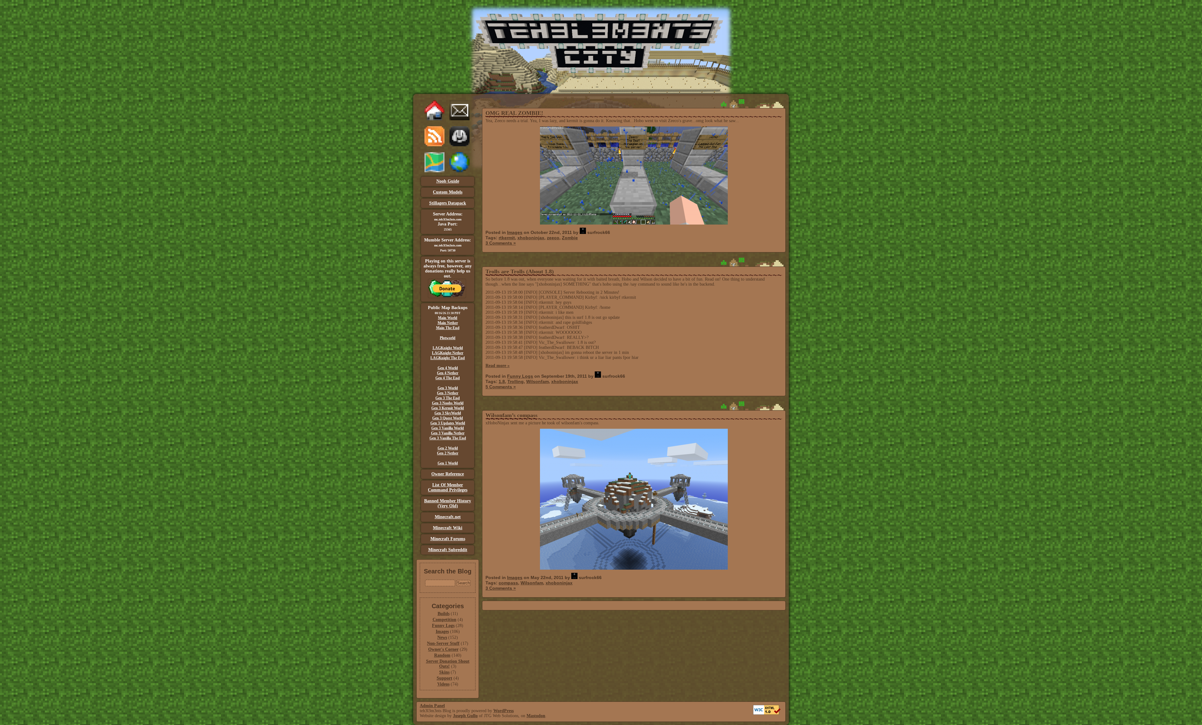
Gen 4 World (448, 368)
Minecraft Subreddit (447, 549)
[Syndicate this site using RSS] (434, 144)
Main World (447, 318)
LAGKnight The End (447, 358)
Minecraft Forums (447, 538)
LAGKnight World (448, 348)
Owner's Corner (443, 649)
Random (442, 655)
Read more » (497, 365)
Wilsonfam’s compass (511, 415)
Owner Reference (447, 474)
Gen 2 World (448, 448)
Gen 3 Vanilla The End (447, 438)
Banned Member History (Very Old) (447, 503)
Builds (443, 613)
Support (444, 678)
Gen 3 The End (447, 398)
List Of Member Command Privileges (447, 487)
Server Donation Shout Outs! (448, 664)
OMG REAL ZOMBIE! (514, 113)
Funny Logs (443, 625)
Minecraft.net (448, 517)
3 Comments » (500, 243)
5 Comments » (500, 386)
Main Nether (448, 323)
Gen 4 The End (447, 378)
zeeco (553, 237)
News (442, 637)
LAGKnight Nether (447, 353)
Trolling (515, 381)
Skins (444, 672)
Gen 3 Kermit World (447, 408)
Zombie (570, 237)
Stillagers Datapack (447, 203)
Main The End (448, 328)
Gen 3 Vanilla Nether (448, 433)
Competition (444, 619)
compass (508, 582)
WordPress (503, 710)
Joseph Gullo (465, 715)
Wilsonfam (537, 381)
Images (442, 631)
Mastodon (536, 715)
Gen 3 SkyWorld (447, 413)
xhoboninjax (530, 237)
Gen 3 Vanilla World (447, 428)
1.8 (502, 381)
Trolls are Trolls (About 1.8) (519, 271)
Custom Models (447, 192)
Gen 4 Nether (447, 373)
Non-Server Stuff (443, 643)
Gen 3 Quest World (447, 418)
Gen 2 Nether (447, 453)
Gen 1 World (448, 463)
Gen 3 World (448, 388)
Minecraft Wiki (447, 528)
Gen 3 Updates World (447, 423)
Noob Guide (447, 181)
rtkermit (507, 237)
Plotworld (447, 338)
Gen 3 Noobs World (448, 403)
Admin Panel (432, 705)
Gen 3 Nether (447, 393)
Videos (443, 684)
